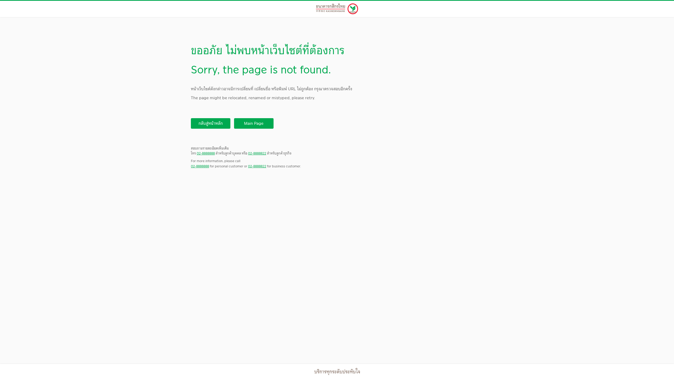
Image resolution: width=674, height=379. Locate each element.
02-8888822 (257, 153)
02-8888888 (206, 153)
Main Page (254, 123)
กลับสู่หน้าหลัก (211, 123)
